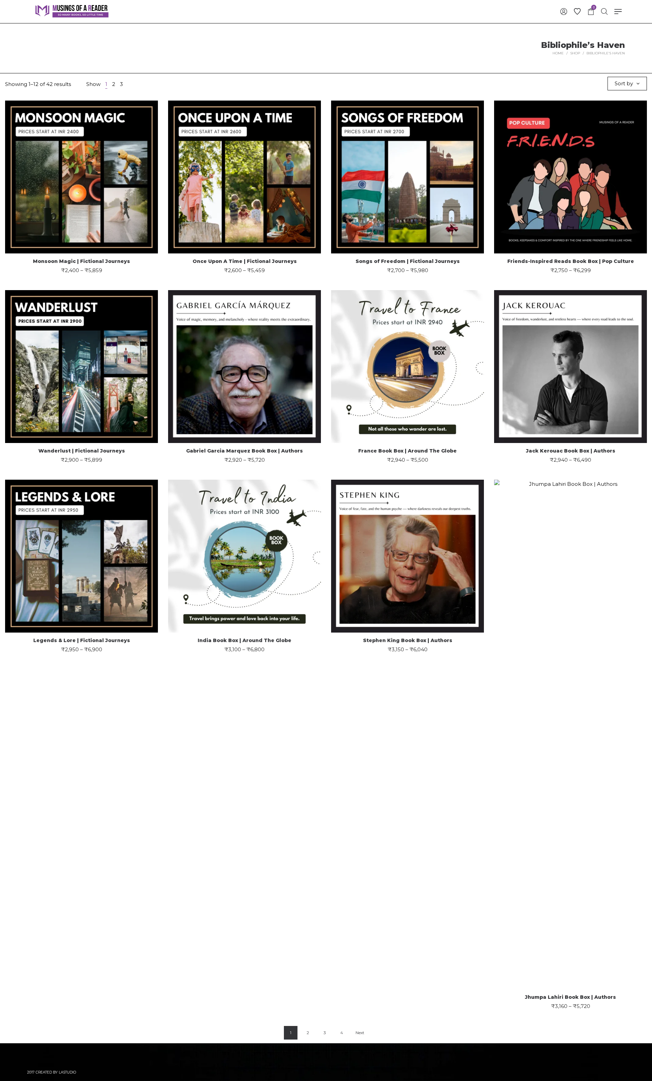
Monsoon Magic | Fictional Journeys (81, 261)
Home (558, 53)
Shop (575, 53)
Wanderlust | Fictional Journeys (81, 451)
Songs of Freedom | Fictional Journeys (408, 261)
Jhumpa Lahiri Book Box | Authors (570, 997)
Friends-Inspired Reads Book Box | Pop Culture (570, 261)
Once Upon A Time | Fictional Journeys (245, 261)
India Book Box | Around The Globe (244, 640)
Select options (81, 199)
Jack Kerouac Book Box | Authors (570, 451)
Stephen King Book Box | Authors (407, 640)
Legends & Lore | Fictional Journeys (81, 640)
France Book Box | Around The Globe (407, 451)
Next (360, 1032)
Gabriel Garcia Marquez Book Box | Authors (244, 451)
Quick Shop (81, 173)
